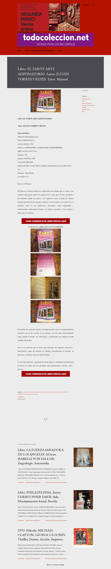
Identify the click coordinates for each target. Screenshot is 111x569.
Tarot (83, 111)
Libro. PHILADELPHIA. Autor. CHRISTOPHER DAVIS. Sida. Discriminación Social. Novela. (39, 496)
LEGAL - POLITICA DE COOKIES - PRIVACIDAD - (40, 50)
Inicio (19, 50)
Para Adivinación (86, 109)
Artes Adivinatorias (86, 99)
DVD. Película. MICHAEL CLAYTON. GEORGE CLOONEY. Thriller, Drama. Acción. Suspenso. (42, 534)
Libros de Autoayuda (86, 103)
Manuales (84, 107)
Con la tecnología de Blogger (56, 564)
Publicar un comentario (33, 482)
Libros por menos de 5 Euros (88, 105)
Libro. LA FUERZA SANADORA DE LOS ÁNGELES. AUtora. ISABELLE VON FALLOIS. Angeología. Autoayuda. (41, 456)
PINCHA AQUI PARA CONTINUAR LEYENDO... (56, 482)
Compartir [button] (85, 90)
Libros (83, 101)
